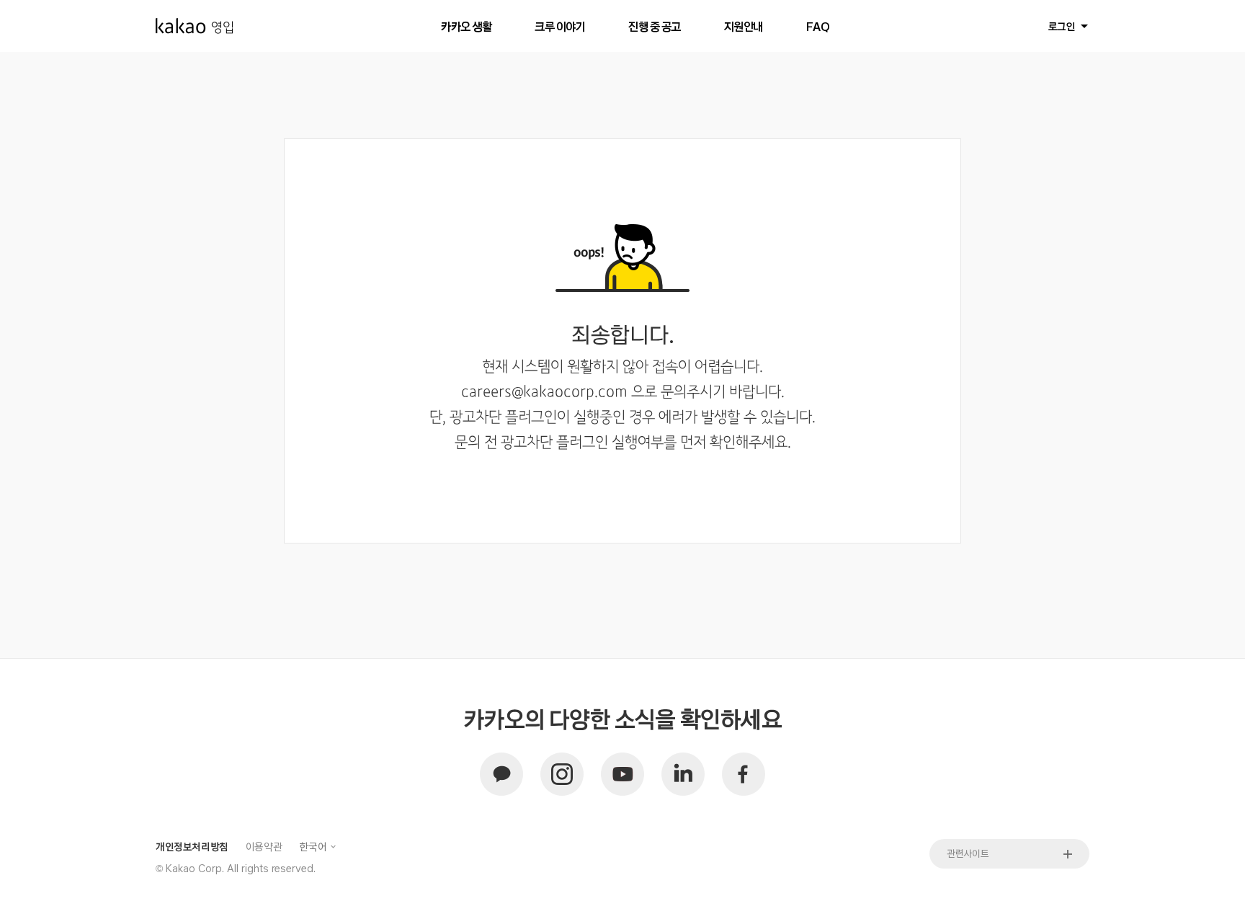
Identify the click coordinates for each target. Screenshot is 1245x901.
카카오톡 (501, 774)
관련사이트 (968, 853)
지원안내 (743, 26)
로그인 (1062, 26)
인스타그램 (562, 774)
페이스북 (743, 774)
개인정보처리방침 (192, 846)
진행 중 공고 (654, 26)
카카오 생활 (466, 26)
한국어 (312, 846)
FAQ (818, 26)
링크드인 (683, 774)
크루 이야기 (560, 26)
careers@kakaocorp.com (544, 392)
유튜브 (622, 774)
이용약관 (264, 846)
